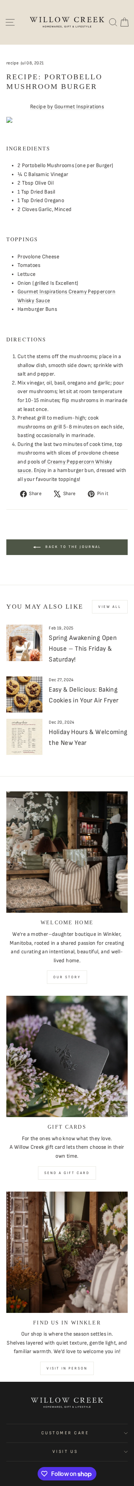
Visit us (65, 1451)
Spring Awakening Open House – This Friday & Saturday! (83, 648)
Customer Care (65, 1433)
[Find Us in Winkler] (67, 1252)
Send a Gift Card (67, 1173)
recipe (12, 63)
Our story (67, 977)
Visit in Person (67, 1368)
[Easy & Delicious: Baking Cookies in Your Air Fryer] (24, 694)
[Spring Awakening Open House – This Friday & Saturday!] (24, 643)
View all (109, 607)
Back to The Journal (72, 547)
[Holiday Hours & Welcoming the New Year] (24, 737)
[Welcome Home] (67, 852)
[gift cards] (67, 1056)
